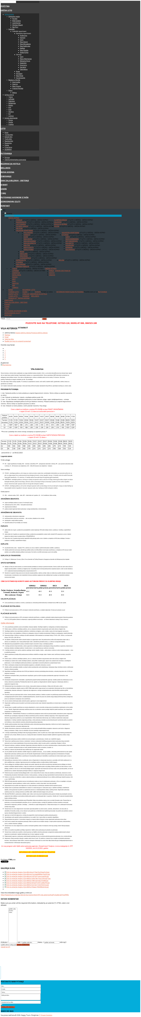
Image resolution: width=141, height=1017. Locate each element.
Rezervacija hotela (10, 164)
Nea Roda (19, 76)
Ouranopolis (20, 78)
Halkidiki (11, 29)
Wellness (5, 168)
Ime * (20, 942)
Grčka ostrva (9, 95)
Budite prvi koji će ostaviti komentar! (18, 341)
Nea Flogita (24, 50)
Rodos (10, 105)
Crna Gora (8, 147)
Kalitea (22, 48)
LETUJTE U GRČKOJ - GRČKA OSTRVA (30, 269)
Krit (9, 107)
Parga (10, 120)
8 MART (4, 185)
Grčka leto (6, 10)
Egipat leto (8, 137)
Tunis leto (8, 139)
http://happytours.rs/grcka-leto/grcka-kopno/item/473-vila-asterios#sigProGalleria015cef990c (35, 895)
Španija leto (9, 141)
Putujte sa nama (47, 292)
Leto (3, 128)
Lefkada (11, 99)
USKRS (4, 189)
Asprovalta (16, 82)
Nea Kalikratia (25, 46)
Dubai (7, 145)
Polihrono (23, 36)
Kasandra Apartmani (70, 233)
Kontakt (5, 206)
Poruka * (4, 942)
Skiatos (11, 112)
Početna (5, 6)
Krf (9, 114)
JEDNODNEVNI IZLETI (10, 201)
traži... (3, 319)
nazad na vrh (5, 947)
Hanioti (22, 38)
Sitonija (65, 235)
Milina (14, 93)
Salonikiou (24, 69)
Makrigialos (16, 21)
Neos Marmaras (26, 59)
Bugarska (8, 143)
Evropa (7, 157)
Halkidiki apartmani (24, 230)
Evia (9, 110)
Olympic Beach (17, 25)
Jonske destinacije (11, 118)
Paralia (14, 19)
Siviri (21, 40)
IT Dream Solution (45, 1015)
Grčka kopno (9, 14)
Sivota (10, 122)
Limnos (11, 116)
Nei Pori (15, 27)
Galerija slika (9, 339)
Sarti (21, 57)
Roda (18, 71)
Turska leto (9, 135)
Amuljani (19, 74)
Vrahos (11, 124)
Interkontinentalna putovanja (15, 160)
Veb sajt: (63, 942)
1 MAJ (3, 193)
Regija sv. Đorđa (14, 80)
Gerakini (23, 67)
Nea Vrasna (16, 86)
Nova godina (7, 172)
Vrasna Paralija (17, 88)
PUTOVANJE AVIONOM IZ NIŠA (14, 197)
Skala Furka (24, 52)
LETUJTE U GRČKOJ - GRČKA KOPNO (80, 220)
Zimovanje (6, 176)
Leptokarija (16, 23)
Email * (41, 942)
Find (44, 319)
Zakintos (11, 101)
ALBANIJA (8, 149)
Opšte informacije (7, 623)
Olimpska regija (14, 16)
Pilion (10, 90)
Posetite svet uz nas (91, 292)
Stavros (15, 84)
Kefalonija (12, 103)
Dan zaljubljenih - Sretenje (15, 180)
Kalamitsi (23, 63)
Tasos (10, 97)
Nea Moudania (25, 44)
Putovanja (6, 153)
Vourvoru (23, 65)
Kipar (6, 132)
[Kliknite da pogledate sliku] (6, 365)
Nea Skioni (24, 42)
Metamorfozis (25, 61)
